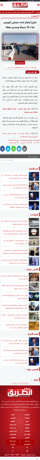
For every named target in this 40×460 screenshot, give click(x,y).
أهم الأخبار (33, 333)
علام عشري (30, 72)
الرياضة (27, 417)
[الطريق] (20, 7)
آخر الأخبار (33, 168)
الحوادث (34, 15)
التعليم (27, 437)
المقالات (27, 431)
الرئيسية (27, 414)
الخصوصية (27, 444)
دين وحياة (13, 427)
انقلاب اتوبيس (25, 142)
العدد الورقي (13, 431)
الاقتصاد (12, 417)
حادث (35, 142)
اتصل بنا (12, 444)
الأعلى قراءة (32, 269)
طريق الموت (13, 142)
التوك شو (27, 434)
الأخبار (13, 414)
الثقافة (13, 421)
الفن (27, 421)
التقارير (27, 427)
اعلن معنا (13, 440)
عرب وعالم (13, 424)
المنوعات (12, 437)
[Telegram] (19, 149)
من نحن (27, 440)
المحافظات (13, 434)
